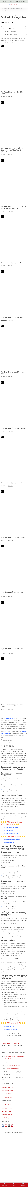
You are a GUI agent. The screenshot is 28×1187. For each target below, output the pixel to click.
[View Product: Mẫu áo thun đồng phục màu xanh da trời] (14, 567)
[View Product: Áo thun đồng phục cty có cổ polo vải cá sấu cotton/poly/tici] (14, 181)
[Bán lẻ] (16, 1040)
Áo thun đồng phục (7, 1114)
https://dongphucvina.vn (13, 1068)
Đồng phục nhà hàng (7, 1108)
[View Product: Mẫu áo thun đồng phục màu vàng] (14, 679)
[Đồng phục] (4, 1040)
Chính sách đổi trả (6, 1093)
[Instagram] (9, 1125)
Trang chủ (3, 8)
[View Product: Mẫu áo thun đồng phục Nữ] (14, 237)
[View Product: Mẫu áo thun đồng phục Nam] (14, 292)
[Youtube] (6, 1125)
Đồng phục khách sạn (7, 1111)
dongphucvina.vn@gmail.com (12, 1065)
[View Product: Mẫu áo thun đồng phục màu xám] (14, 512)
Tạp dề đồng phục (6, 1118)
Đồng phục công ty (7, 1104)
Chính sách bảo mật (7, 1097)
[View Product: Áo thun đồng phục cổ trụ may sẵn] (14, 347)
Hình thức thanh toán (7, 1087)
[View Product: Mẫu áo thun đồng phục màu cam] (14, 403)
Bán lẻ (16, 1043)
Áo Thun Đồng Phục (10, 8)
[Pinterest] (12, 1125)
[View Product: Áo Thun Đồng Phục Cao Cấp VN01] (14, 67)
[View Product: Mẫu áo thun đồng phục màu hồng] (14, 623)
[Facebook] (3, 1125)
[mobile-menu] (25, 5)
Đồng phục (6, 1043)
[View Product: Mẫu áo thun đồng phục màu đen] (14, 458)
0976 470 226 (11, 1062)
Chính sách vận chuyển (7, 1090)
